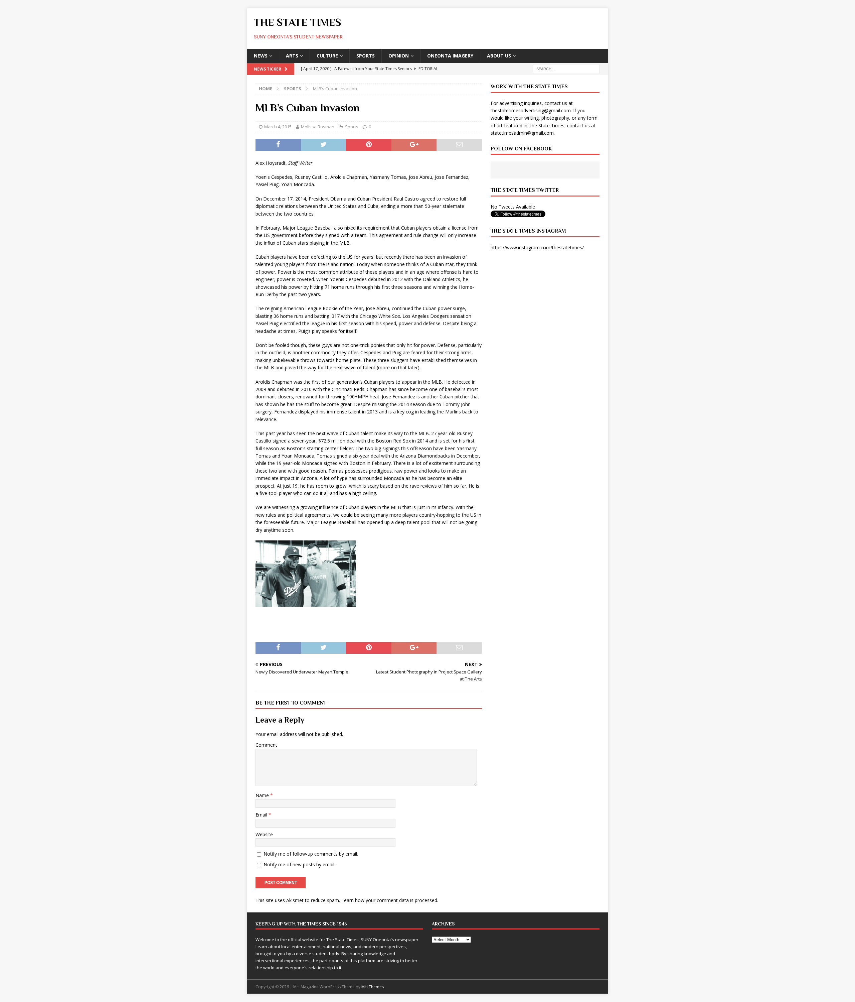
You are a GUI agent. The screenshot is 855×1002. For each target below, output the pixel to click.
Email (262, 814)
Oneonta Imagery (450, 55)
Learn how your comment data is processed (389, 900)
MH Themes (372, 987)
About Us (499, 55)
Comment (266, 745)
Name (262, 795)
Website (264, 834)
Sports (365, 55)
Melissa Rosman (317, 127)
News (261, 55)
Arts (292, 55)
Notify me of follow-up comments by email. (311, 854)
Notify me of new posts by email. (299, 864)
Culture (327, 55)
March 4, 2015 (278, 127)
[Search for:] (566, 68)
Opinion (398, 55)
